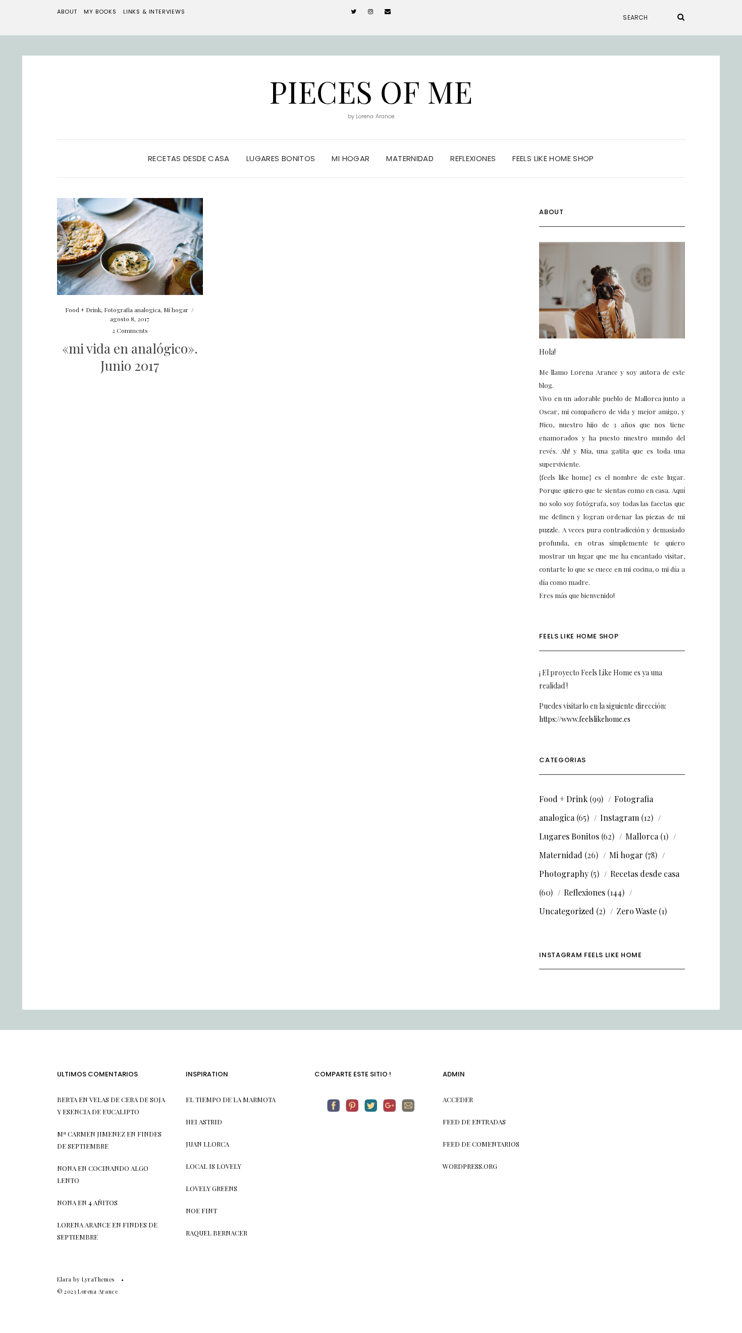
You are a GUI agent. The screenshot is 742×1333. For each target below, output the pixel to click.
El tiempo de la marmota (231, 1099)
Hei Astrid (204, 1121)
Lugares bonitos (280, 158)
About (67, 12)
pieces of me (370, 91)
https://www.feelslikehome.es (584, 719)
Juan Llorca (207, 1144)
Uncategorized (566, 911)
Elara (64, 1279)
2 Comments (130, 330)
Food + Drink (83, 310)
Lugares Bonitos (569, 836)
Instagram (619, 817)
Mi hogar (350, 158)
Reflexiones (473, 158)
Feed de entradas (474, 1121)
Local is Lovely (213, 1166)
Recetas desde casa (189, 158)
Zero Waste (636, 911)
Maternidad (410, 158)
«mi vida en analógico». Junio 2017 (130, 356)
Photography (564, 873)
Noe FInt (201, 1210)
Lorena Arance (84, 1224)
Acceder (458, 1099)
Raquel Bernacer (216, 1232)
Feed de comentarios (481, 1144)
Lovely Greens (211, 1188)
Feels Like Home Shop (553, 158)
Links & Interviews (154, 12)
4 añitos (103, 1202)
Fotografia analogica (132, 310)
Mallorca (641, 836)
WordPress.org (470, 1166)
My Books (100, 12)
